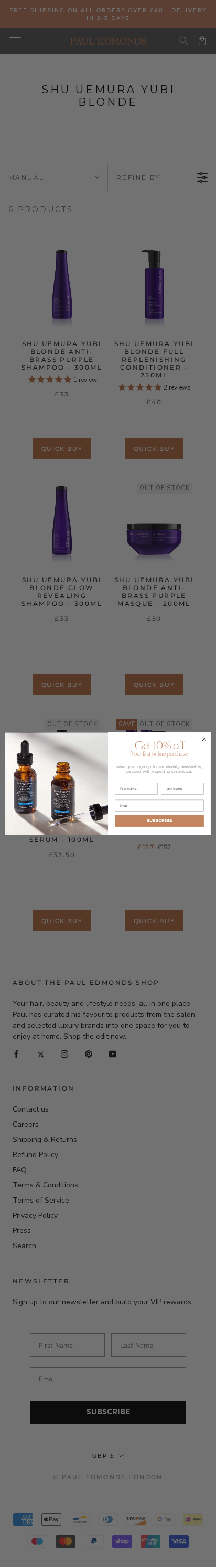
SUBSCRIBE (159, 820)
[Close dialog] (204, 739)
